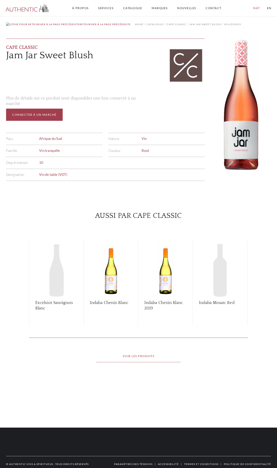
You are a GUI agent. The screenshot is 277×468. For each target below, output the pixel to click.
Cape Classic (176, 24)
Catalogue (132, 8)
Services (105, 8)
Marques (160, 8)
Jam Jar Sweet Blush (205, 24)
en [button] (269, 8)
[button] (27, 8)
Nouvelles (186, 8)
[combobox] (215, 8)
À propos (80, 8)
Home (139, 24)
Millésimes (232, 24)
